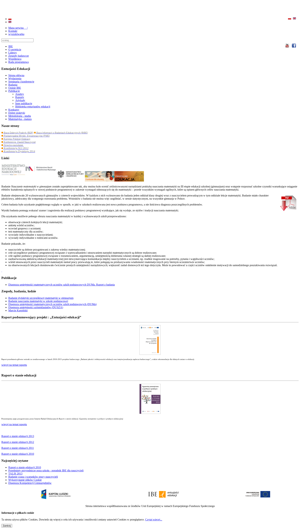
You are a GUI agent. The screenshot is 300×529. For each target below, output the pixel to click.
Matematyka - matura (20, 119)
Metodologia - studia (19, 115)
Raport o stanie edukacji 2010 (24, 467)
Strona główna (16, 75)
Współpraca (14, 58)
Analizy (19, 94)
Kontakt (12, 30)
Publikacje (14, 90)
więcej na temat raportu (14, 424)
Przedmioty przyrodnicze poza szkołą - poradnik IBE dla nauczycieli (46, 470)
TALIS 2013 (15, 473)
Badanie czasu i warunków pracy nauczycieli (33, 476)
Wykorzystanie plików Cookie (25, 479)
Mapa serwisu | (18, 27)
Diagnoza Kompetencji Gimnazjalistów (30, 482)
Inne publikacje (23, 103)
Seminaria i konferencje (21, 81)
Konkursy (13, 109)
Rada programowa (18, 62)
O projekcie (14, 49)
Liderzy (12, 52)
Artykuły (20, 100)
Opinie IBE (14, 87)
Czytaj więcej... (153, 519)
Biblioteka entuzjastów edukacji (32, 106)
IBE (10, 46)
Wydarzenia (14, 78)
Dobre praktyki (16, 112)
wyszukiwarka (16, 34)
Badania (12, 84)
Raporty (19, 97)
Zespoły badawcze (18, 55)
